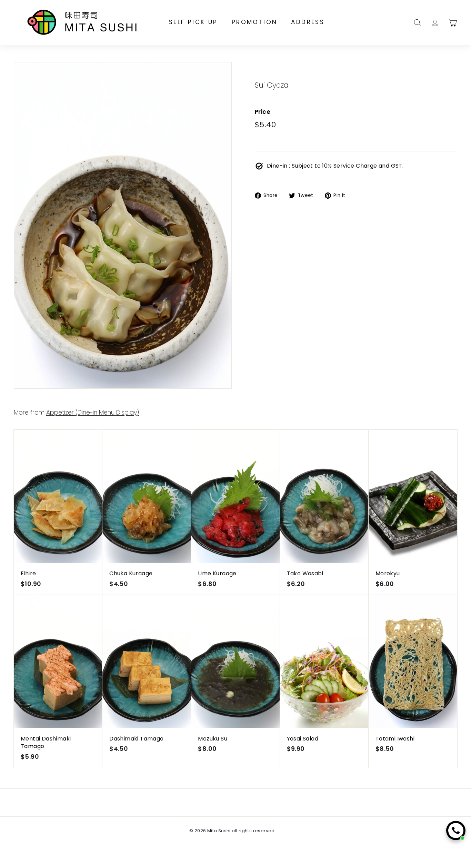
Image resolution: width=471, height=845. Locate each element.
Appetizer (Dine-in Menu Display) (92, 412)
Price (262, 112)
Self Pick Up (193, 22)
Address (307, 22)
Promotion (255, 22)
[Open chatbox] (455, 830)
